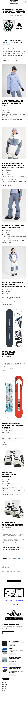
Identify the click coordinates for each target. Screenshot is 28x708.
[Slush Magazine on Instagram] (14, 604)
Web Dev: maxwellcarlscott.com (7, 704)
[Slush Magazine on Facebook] (10, 604)
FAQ (3, 694)
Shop (3, 690)
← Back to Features (14, 581)
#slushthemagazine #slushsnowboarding (14, 600)
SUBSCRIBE (8, 633)
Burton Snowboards (13, 566)
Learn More (12, 645)
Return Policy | (4, 700)
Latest (4, 688)
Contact (4, 692)
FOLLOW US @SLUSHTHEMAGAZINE (14, 599)
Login (3, 696)
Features (4, 684)
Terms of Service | (12, 700)
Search (4, 682)
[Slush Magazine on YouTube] (17, 604)
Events (4, 686)
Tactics (7, 42)
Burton (17, 558)
